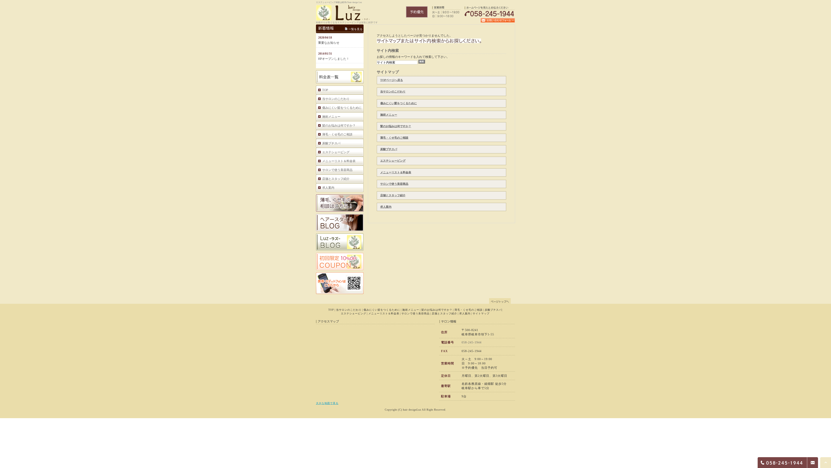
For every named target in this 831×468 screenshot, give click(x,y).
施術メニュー (388, 114)
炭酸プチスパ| (493, 309)
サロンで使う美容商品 (394, 183)
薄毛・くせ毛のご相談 (394, 137)
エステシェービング (393, 160)
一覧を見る (355, 29)
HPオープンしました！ (333, 58)
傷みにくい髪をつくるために (398, 103)
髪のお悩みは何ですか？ (395, 126)
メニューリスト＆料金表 (395, 172)
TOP (325, 90)
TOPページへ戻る (391, 80)
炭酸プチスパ (388, 149)
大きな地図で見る (327, 403)
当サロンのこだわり (393, 91)
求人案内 (385, 206)
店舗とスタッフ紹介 (393, 195)
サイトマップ (481, 313)
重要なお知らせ (328, 42)
